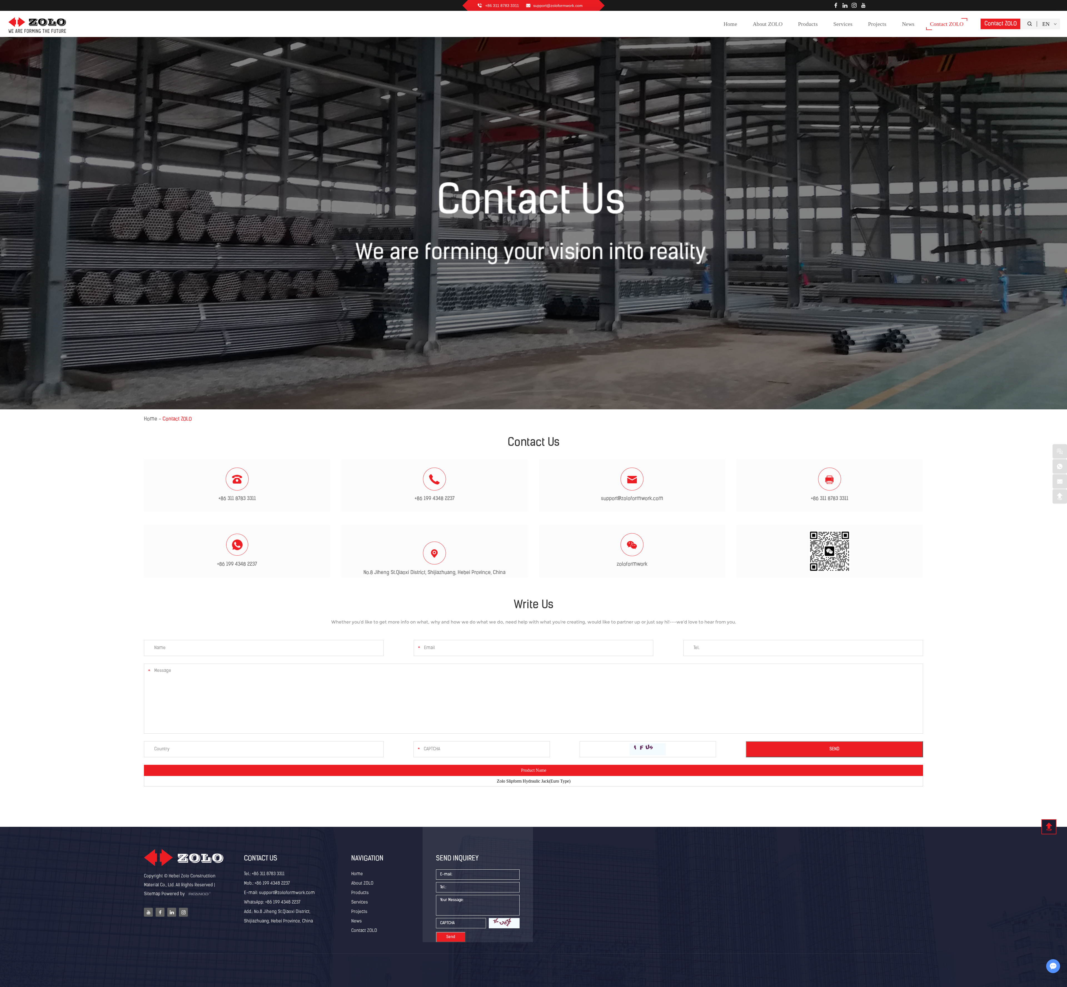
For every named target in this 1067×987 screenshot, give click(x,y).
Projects (359, 912)
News (356, 921)
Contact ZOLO (1000, 24)
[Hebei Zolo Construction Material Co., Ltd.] (37, 24)
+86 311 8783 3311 (268, 874)
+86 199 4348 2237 (237, 564)
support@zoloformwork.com (558, 5)
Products (360, 893)
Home (150, 419)
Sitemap (152, 894)
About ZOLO (362, 883)
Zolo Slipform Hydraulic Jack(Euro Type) (533, 781)
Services (359, 902)
